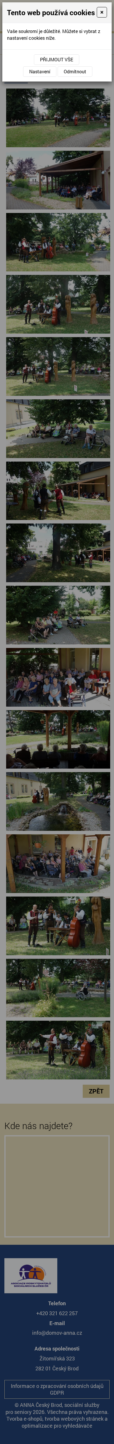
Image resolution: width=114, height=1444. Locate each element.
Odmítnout (75, 71)
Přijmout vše (56, 59)
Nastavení (39, 71)
